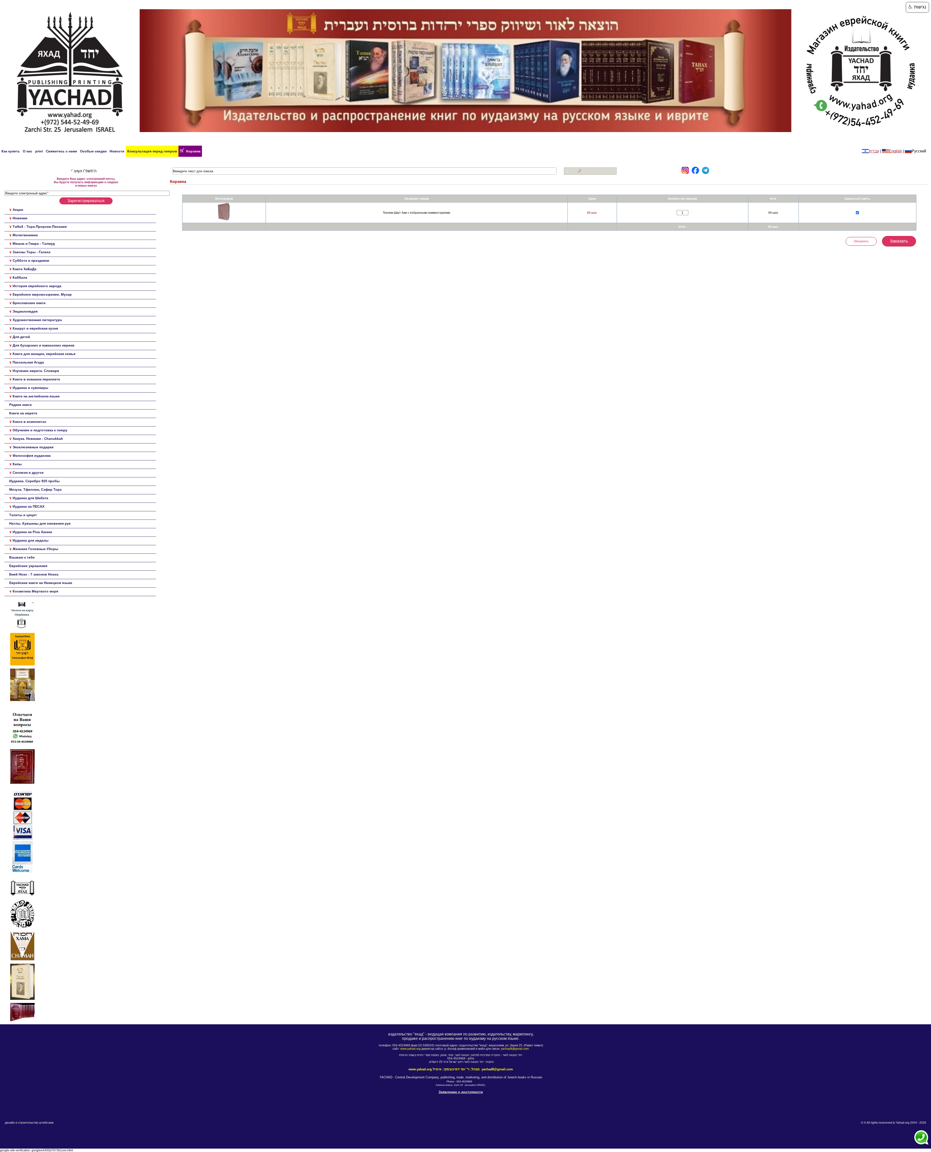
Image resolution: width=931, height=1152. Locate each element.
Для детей (21, 337)
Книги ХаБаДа (24, 269)
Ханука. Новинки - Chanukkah (38, 439)
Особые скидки (93, 151)
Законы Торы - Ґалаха (31, 252)
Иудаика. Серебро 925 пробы (34, 481)
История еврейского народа (37, 286)
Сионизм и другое (28, 472)
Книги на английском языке (36, 396)
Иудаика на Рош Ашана (32, 532)
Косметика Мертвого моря (35, 591)
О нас (27, 151)
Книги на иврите (23, 413)
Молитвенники (25, 235)
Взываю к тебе (22, 557)
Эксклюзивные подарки (33, 447)
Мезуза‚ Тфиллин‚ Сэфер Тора (35, 489)
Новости (117, 151)
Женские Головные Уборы (35, 549)
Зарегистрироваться (85, 201)
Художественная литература (37, 320)
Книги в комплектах (29, 422)
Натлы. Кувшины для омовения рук (40, 523)
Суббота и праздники (31, 260)
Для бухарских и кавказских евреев (43, 345)
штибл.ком (46, 1122)
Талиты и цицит (23, 515)
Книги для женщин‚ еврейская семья (44, 354)
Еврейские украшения (28, 566)
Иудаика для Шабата (30, 498)
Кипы (17, 464)
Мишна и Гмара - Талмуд (34, 243)
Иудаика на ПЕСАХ (28, 506)
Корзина (192, 151)
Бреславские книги (29, 303)
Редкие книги (20, 405)
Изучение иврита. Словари (36, 371)
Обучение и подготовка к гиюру (40, 430)
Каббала (20, 277)
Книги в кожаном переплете (36, 379)
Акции (18, 210)
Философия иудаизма (32, 456)
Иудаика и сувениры (30, 388)
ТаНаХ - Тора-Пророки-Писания (40, 227)
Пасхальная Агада (28, 362)
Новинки (20, 218)
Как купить (10, 151)
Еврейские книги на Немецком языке (40, 583)
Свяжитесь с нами (61, 151)
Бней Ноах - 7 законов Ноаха (33, 574)
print (39, 151)
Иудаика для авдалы (30, 540)
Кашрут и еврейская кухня (35, 328)
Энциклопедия (25, 311)
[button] (917, 7)
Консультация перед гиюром (152, 151)
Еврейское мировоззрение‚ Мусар (42, 294)
